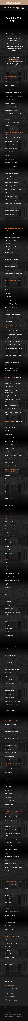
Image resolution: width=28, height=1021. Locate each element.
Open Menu (22, 8)
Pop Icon (11, 421)
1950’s (11, 377)
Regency (13, 176)
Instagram (16, 1008)
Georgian (7, 176)
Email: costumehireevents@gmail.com (13, 3)
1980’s (6, 421)
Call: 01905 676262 (12, 2)
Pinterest (15, 1010)
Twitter (8, 1010)
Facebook (7, 1008)
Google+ (8, 1012)
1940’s (6, 377)
